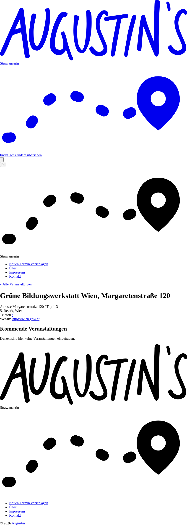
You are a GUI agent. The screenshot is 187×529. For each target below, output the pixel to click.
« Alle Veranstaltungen (16, 284)
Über (12, 268)
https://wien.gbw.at (25, 319)
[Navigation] (2, 159)
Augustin (18, 523)
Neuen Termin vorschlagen (28, 264)
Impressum (17, 272)
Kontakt (15, 276)
